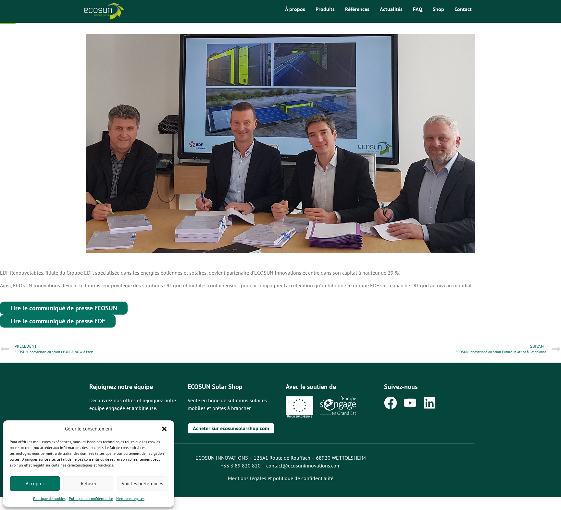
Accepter (35, 483)
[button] (164, 429)
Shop (438, 9)
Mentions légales (130, 498)
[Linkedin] (429, 402)
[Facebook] (390, 402)
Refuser (88, 483)
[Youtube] (410, 402)
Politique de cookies (49, 498)
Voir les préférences (142, 483)
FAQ (417, 9)
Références (357, 9)
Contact (463, 9)
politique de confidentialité (303, 478)
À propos (295, 9)
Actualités (391, 9)
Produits (325, 9)
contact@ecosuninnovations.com (303, 465)
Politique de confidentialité (91, 498)
